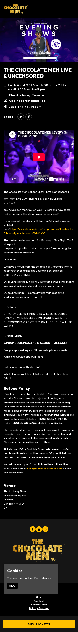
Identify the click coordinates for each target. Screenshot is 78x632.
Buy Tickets (39, 624)
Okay (12, 585)
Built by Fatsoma (39, 608)
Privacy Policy (39, 604)
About (39, 597)
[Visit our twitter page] (20, 116)
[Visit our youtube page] (39, 529)
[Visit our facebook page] (28, 116)
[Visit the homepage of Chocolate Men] (16, 9)
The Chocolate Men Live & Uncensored (38, 73)
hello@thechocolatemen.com (45, 468)
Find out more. (43, 578)
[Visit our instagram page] (45, 529)
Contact (39, 601)
